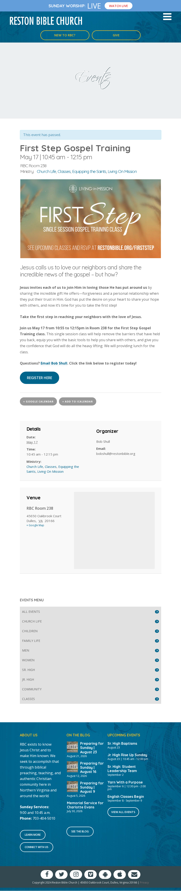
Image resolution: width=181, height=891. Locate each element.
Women (28, 660)
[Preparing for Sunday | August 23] (72, 746)
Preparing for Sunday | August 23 (92, 747)
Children (30, 631)
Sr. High (28, 670)
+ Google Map (35, 525)
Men (25, 650)
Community (31, 689)
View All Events (123, 812)
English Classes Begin (125, 796)
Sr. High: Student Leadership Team (122, 768)
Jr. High (28, 679)
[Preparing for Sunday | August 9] (72, 786)
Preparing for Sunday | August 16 (92, 767)
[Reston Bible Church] (46, 20)
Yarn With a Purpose (125, 782)
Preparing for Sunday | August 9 (92, 787)
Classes (64, 171)
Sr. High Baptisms (122, 743)
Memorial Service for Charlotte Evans (85, 805)
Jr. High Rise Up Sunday (127, 755)
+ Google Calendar (38, 401)
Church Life (46, 171)
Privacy (144, 882)
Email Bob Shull (54, 363)
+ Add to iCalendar (77, 401)
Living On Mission (122, 171)
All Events (31, 611)
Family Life (31, 641)
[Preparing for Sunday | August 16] (72, 766)
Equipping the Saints (89, 171)
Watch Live (118, 6)
